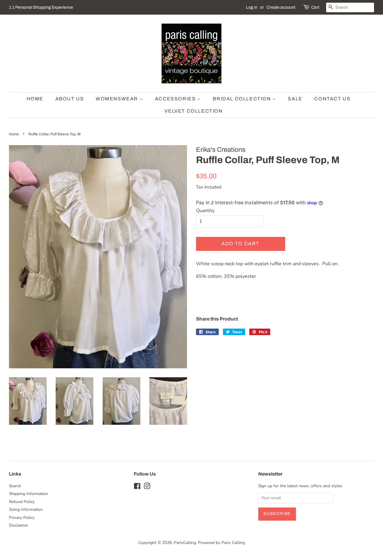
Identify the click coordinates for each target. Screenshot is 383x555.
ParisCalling (185, 542)
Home (35, 98)
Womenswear (117, 98)
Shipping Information (28, 493)
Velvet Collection (194, 111)
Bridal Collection (242, 98)
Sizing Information (26, 509)
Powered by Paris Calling (221, 542)
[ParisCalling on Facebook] (137, 487)
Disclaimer (18, 525)
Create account (281, 7)
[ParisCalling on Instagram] (147, 487)
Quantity (205, 210)
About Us (69, 98)
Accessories (176, 98)
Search (15, 486)
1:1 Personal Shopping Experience (41, 7)
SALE (295, 98)
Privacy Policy (21, 517)
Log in (251, 7)
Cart (315, 7)
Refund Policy (22, 502)
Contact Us (332, 98)
